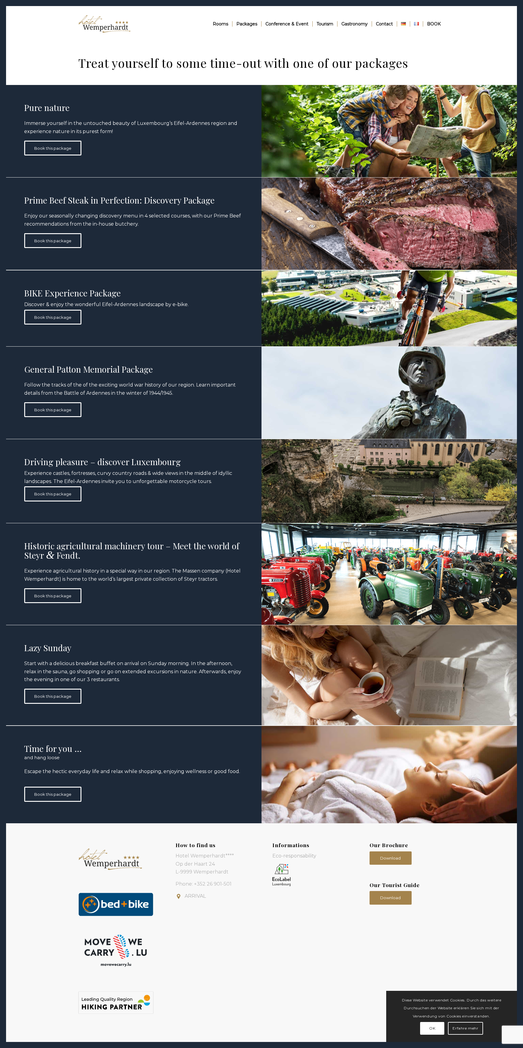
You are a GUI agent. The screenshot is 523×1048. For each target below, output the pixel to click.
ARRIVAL (195, 896)
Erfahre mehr (465, 1028)
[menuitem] (220, 24)
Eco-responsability (294, 856)
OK (432, 1028)
